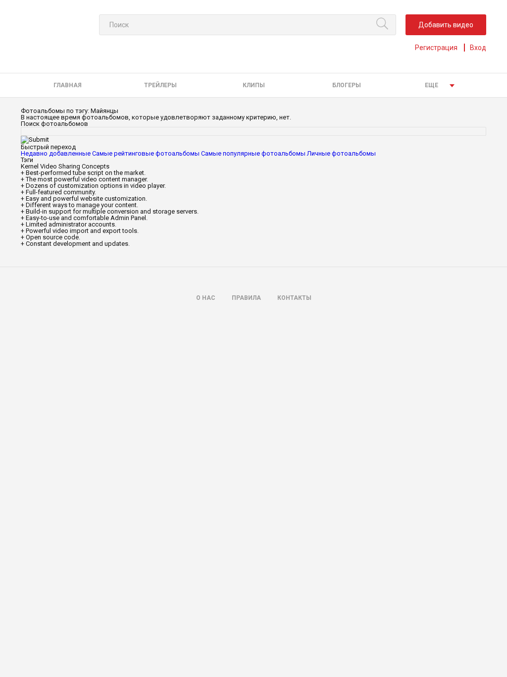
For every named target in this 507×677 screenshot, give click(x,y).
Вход (478, 48)
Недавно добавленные (56, 153)
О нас (205, 297)
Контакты (294, 297)
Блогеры (346, 85)
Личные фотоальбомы (341, 153)
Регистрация (436, 48)
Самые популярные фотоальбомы (253, 153)
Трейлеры (160, 85)
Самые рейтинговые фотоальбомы (146, 153)
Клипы (254, 85)
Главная (67, 85)
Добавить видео (445, 25)
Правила (246, 297)
